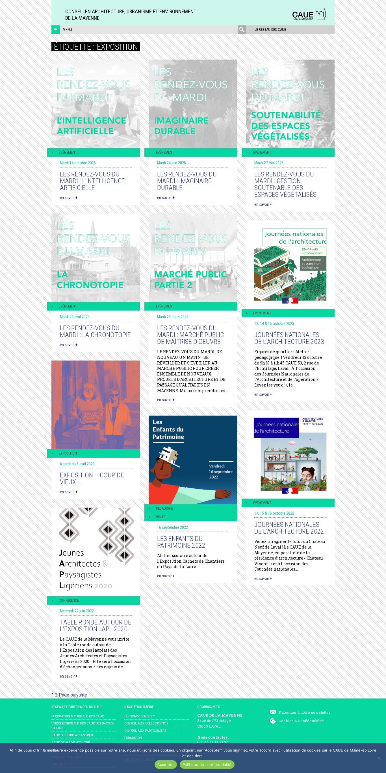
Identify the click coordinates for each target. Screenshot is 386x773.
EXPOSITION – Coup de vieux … (92, 478)
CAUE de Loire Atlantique (72, 735)
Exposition (68, 453)
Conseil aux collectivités (146, 723)
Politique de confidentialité (207, 764)
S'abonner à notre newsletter (304, 712)
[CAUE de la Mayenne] (309, 19)
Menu (67, 29)
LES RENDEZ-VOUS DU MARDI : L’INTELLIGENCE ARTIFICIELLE (92, 181)
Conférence (69, 600)
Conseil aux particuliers (145, 730)
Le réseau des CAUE (270, 29)
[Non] (379, 758)
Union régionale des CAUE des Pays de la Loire (82, 725)
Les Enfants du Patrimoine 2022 (181, 542)
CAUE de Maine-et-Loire (70, 742)
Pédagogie (164, 508)
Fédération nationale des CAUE (77, 716)
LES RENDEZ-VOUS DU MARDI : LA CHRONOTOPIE (95, 331)
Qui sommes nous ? (139, 716)
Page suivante (73, 695)
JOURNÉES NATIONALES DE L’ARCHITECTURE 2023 (289, 338)
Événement (68, 152)
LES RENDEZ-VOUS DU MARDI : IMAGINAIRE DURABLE (187, 181)
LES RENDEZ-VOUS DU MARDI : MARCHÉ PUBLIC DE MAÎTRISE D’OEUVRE (190, 335)
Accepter (165, 764)
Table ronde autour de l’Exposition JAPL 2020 (95, 625)
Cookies (286, 720)
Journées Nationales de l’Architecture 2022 (289, 528)
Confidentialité (311, 720)
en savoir (68, 197)
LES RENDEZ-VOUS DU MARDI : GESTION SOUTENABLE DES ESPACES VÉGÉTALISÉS (285, 184)
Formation (133, 737)
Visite (160, 517)
